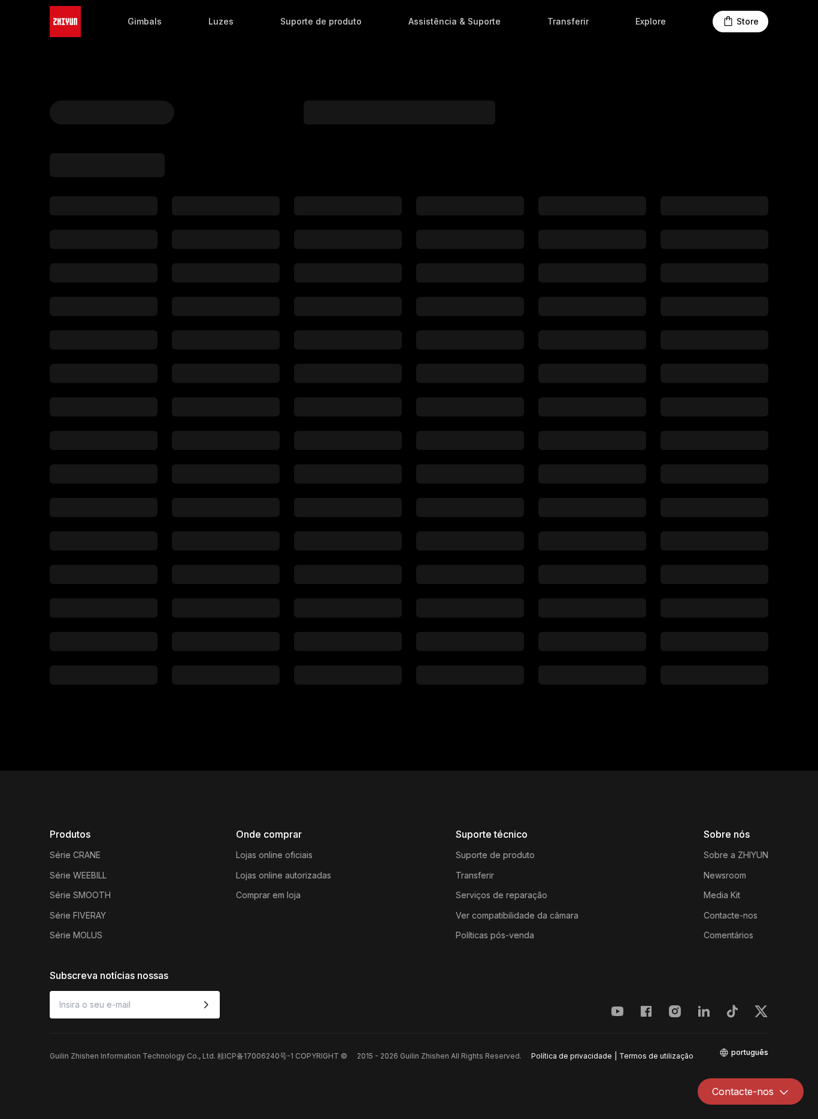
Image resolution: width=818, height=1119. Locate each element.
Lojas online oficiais (274, 855)
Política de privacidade (571, 1055)
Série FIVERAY (78, 915)
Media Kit (722, 895)
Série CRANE (75, 855)
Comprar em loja (268, 895)
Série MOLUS (76, 935)
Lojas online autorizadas (283, 875)
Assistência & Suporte (454, 21)
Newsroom (725, 875)
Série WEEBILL (78, 875)
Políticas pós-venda (495, 935)
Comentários (728, 935)
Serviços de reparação (501, 895)
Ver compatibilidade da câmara (517, 915)
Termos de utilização (656, 1055)
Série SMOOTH (80, 895)
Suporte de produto (321, 21)
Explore (650, 21)
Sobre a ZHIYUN (736, 855)
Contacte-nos (731, 915)
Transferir (568, 21)
